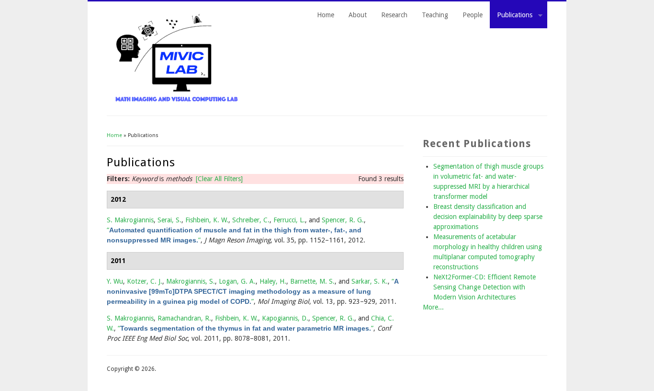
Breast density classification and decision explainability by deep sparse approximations (487, 216)
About (358, 15)
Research (394, 15)
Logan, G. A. (237, 281)
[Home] (177, 100)
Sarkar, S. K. (369, 281)
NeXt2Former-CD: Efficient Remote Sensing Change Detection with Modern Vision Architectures (484, 287)
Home (325, 15)
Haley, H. (272, 281)
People (472, 15)
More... (433, 307)
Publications (511, 16)
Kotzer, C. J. (144, 281)
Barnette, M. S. (312, 281)
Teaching (435, 15)
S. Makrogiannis (130, 220)
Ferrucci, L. (289, 220)
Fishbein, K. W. (206, 220)
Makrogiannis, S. (190, 281)
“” (252, 291)
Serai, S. (169, 220)
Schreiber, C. (251, 220)
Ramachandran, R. (184, 318)
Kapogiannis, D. (285, 318)
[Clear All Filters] (219, 179)
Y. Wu (115, 281)
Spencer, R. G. (343, 220)
